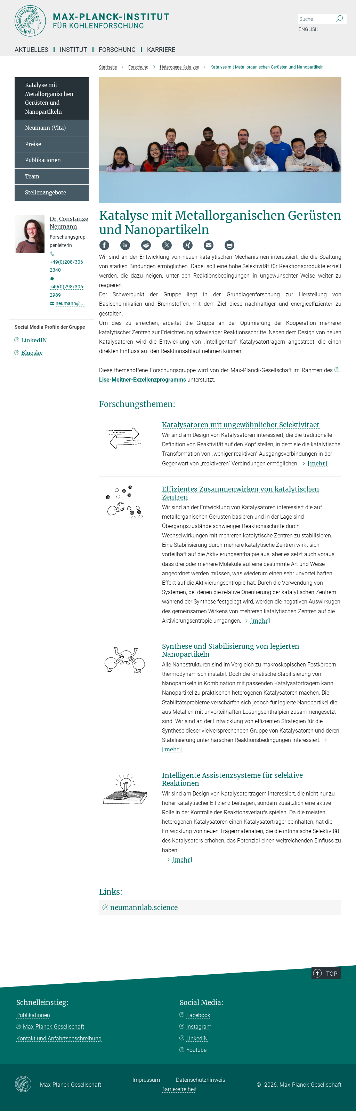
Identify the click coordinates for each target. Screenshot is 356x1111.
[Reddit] (146, 245)
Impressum (146, 1080)
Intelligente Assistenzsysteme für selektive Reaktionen (232, 779)
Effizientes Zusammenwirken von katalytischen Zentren (240, 493)
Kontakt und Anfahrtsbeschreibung (59, 1038)
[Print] (229, 245)
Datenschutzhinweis (200, 1080)
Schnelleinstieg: (42, 1003)
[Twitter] (167, 245)
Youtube (196, 1050)
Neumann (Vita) (45, 128)
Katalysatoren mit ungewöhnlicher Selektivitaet (240, 425)
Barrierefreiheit (179, 1089)
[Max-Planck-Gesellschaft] (27, 1084)
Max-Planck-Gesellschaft (53, 1026)
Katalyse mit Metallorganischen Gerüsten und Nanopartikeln (49, 98)
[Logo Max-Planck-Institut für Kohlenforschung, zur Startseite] (145, 21)
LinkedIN (34, 340)
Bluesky (32, 352)
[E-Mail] (208, 245)
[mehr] (317, 463)
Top (331, 973)
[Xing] (188, 245)
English (308, 29)
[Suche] (339, 19)
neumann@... (70, 303)
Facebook (198, 1015)
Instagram (198, 1026)
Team (32, 176)
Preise (33, 144)
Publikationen (43, 160)
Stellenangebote (45, 192)
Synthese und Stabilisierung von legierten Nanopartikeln (230, 650)
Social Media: (202, 1003)
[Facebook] (104, 245)
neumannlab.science (144, 907)
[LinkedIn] (125, 245)
